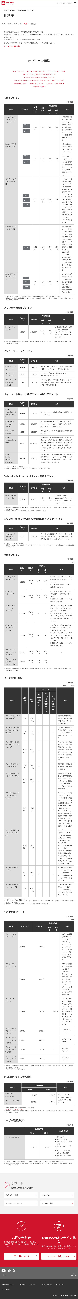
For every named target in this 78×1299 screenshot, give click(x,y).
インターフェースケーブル (56, 71)
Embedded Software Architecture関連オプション (38, 77)
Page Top (73, 1275)
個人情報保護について (8, 1284)
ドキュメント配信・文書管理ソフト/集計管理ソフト (38, 74)
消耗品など (33, 24)
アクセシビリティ (46, 1284)
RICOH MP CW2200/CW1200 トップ (11, 24)
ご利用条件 (22, 1284)
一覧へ (4, 1275)
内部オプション (17, 71)
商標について (33, 1284)
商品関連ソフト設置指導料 (54, 83)
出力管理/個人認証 (19, 83)
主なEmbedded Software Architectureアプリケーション (30, 80)
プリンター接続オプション (35, 71)
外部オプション (57, 80)
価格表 (25, 24)
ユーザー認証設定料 (38, 86)
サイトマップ (60, 1284)
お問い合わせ (6, 1289)
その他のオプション (36, 83)
